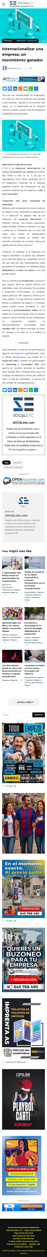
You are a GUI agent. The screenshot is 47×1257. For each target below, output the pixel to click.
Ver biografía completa (24, 449)
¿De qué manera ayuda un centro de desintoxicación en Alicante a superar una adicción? (12, 656)
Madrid (35, 640)
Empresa (8, 41)
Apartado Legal (34, 1244)
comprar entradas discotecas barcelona (24, 1241)
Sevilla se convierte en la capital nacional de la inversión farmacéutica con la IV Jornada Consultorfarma (35, 562)
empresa (17, 463)
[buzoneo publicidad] (23, 81)
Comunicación (7, 590)
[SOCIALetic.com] (23, 506)
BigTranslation (19, 357)
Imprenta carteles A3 (14, 1230)
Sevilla (27, 600)
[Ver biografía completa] (37, 450)
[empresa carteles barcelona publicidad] (21, 1195)
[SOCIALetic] (22, 5)
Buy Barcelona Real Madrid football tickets (23, 1227)
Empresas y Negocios (27, 41)
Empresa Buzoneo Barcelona (23, 1236)
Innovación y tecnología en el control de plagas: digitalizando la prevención (35, 613)
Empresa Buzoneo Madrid (16, 1244)
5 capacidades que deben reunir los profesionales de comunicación (12, 563)
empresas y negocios (13, 467)
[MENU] (3, 4)
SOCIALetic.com (14, 68)
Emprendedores (30, 592)
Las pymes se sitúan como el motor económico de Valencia (35, 656)
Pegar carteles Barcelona (23, 1233)
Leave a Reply (24, 702)
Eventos (28, 597)
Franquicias (36, 597)
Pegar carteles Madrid (32, 1230)
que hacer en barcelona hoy (23, 1239)
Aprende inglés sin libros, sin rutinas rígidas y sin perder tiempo (12, 613)
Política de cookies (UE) (23, 1247)
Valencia (14, 640)
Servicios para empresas (33, 643)
